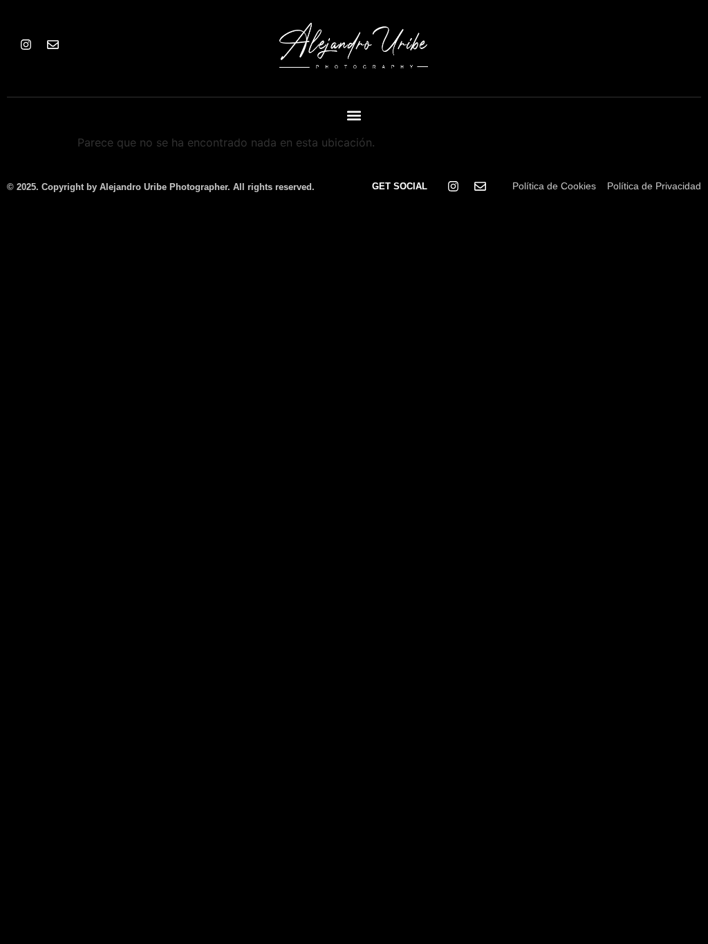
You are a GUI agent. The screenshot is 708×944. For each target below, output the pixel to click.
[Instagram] (25, 45)
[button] (354, 115)
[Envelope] (52, 45)
